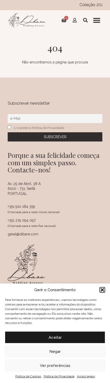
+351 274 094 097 (22, 220)
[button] (102, 289)
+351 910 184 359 (21, 206)
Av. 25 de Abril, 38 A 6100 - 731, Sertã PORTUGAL (24, 189)
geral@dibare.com (23, 234)
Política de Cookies (28, 376)
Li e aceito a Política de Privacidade (39, 128)
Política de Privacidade (59, 376)
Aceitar (55, 337)
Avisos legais (86, 376)
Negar (55, 351)
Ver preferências (55, 365)
